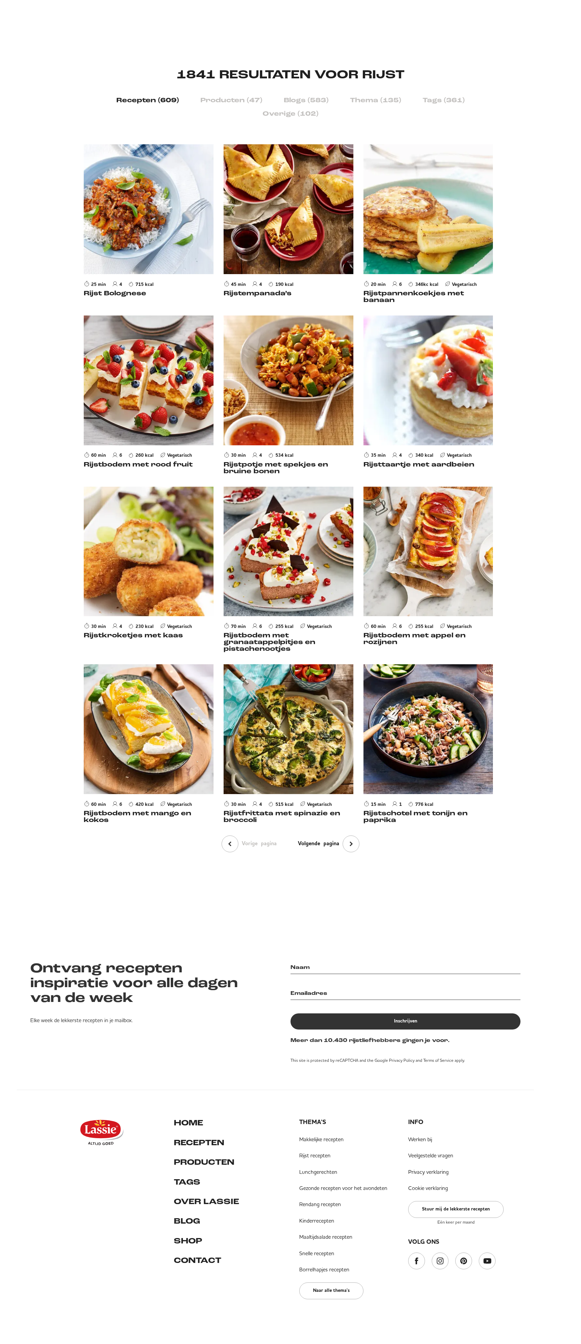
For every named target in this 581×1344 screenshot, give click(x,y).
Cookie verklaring (428, 1188)
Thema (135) (375, 100)
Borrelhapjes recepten (324, 1269)
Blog (187, 1222)
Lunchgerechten (318, 1172)
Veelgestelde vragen (430, 1155)
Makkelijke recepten (321, 1139)
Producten (204, 1163)
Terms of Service (438, 1060)
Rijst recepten (315, 1155)
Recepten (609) (147, 100)
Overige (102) (290, 114)
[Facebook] (416, 1261)
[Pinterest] (463, 1261)
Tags (187, 1183)
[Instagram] (440, 1261)
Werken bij (420, 1139)
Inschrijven (405, 1021)
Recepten (199, 1143)
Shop (188, 1241)
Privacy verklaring (428, 1172)
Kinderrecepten (316, 1221)
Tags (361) (444, 100)
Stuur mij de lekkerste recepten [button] (456, 1209)
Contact (197, 1261)
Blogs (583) (306, 100)
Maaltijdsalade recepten (325, 1237)
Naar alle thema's (331, 1290)
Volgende (318, 844)
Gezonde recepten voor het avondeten (343, 1188)
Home (188, 1123)
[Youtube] (487, 1261)
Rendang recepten (320, 1204)
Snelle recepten (316, 1253)
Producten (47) (231, 100)
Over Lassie (206, 1202)
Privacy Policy (402, 1060)
